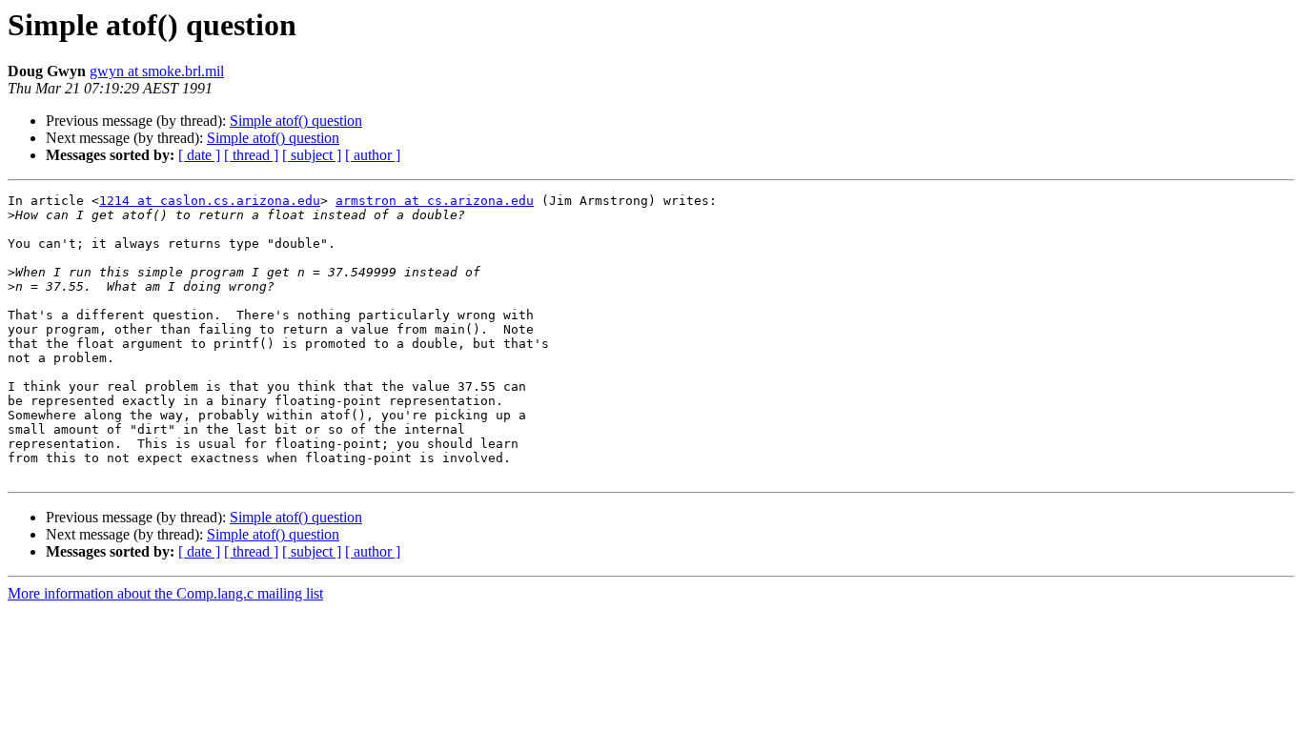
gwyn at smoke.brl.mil (157, 71)
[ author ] (372, 155)
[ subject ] (311, 155)
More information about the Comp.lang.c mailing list (165, 593)
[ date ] (199, 155)
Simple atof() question (296, 120)
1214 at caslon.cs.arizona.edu (209, 200)
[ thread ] (251, 155)
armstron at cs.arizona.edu (435, 200)
